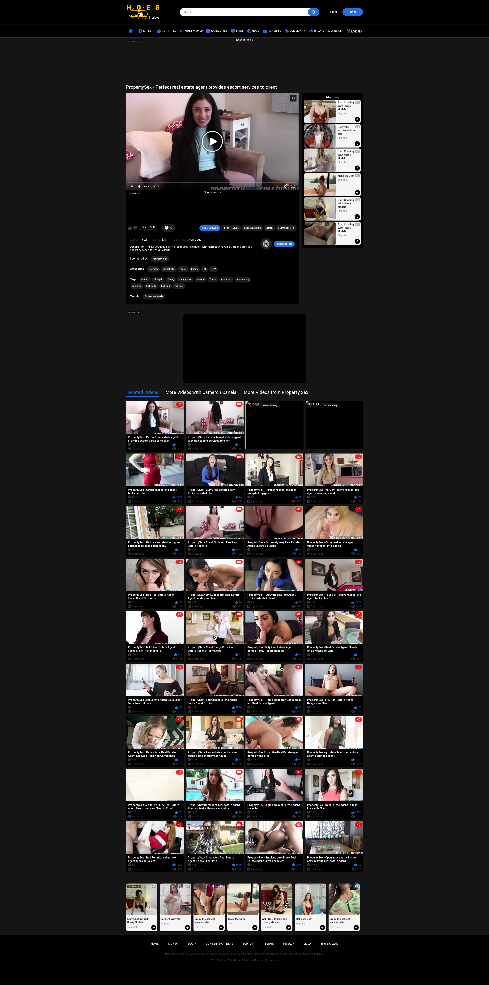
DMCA (307, 943)
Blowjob (153, 269)
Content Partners (219, 943)
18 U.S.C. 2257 (329, 943)
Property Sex (160, 258)
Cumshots (169, 269)
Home (155, 943)
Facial (183, 269)
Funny (194, 269)
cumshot (226, 279)
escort (145, 279)
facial (213, 279)
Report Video (231, 228)
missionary (242, 279)
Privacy (288, 943)
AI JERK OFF (335, 30)
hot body (151, 286)
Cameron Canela (154, 296)
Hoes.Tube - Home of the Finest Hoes (240, 960)
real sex (136, 286)
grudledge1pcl (284, 244)
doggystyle (185, 279)
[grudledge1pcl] (266, 244)
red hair (179, 286)
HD (204, 269)
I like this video (130, 228)
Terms (269, 943)
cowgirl (201, 279)
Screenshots (252, 228)
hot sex (165, 286)
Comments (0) (286, 228)
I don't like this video (135, 228)
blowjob (158, 279)
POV (213, 269)
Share (269, 228)
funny (171, 279)
